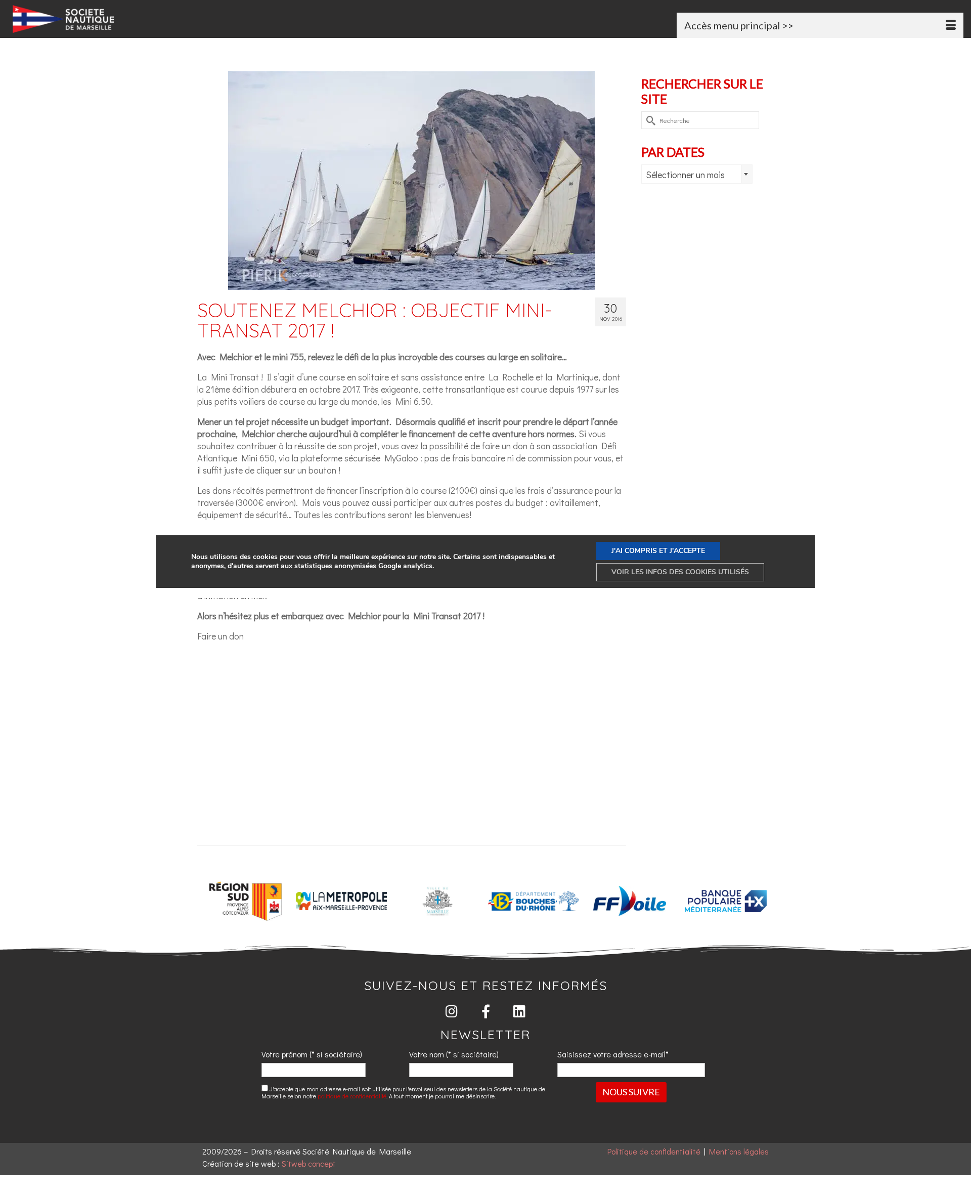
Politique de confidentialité (653, 1151)
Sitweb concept (309, 1163)
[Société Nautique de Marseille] (164, 19)
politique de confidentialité (352, 1096)
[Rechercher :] (700, 120)
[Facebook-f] (486, 1011)
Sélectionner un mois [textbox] (685, 174)
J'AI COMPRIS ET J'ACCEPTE (658, 551)
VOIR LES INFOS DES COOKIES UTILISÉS (680, 572)
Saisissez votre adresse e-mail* (613, 1054)
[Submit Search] (648, 120)
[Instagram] (452, 1011)
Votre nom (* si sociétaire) (454, 1054)
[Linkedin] (519, 1011)
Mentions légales (739, 1151)
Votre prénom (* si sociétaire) (311, 1054)
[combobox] (697, 174)
